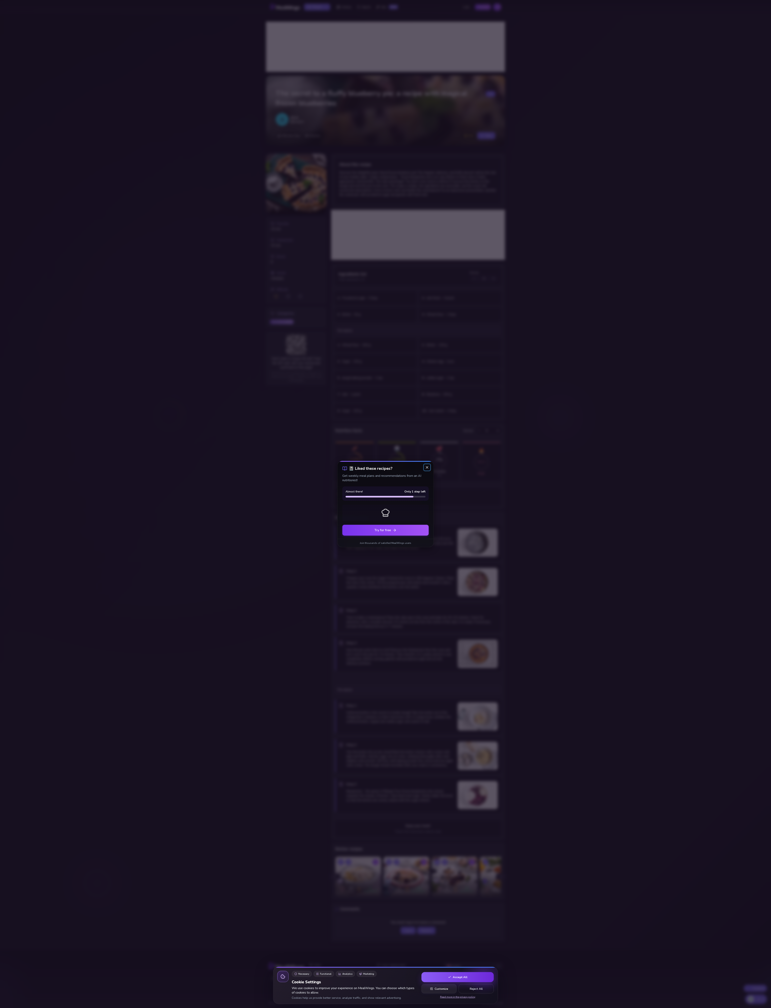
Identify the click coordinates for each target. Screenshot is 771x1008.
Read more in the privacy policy (457, 997)
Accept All (460, 977)
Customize (441, 989)
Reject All (476, 989)
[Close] (427, 467)
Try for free (382, 530)
